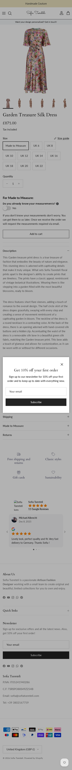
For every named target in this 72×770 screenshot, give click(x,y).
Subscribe (36, 402)
